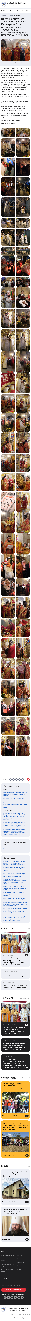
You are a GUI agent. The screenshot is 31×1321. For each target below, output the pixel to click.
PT (29, 10)
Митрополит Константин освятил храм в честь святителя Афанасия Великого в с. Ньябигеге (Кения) (15, 904)
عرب (22, 10)
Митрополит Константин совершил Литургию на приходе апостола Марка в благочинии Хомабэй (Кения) (15, 875)
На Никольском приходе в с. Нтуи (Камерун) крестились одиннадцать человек (14, 888)
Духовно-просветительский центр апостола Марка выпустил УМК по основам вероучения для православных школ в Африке (14, 918)
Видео (19, 1269)
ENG (6, 10)
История (3, 1275)
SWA (14, 10)
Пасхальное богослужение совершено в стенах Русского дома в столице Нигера (15, 794)
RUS (2, 10)
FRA (10, 10)
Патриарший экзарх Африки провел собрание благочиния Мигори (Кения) (14, 899)
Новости (11, 15)
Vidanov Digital (21, 1318)
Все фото (24, 1078)
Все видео (24, 1166)
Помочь (19, 1259)
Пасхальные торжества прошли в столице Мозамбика (13, 799)
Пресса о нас (20, 1266)
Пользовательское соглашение (20, 1314)
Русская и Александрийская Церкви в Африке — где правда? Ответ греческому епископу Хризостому (14, 863)
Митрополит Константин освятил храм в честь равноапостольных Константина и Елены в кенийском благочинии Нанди (15, 911)
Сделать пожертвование (13, 1289)
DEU (18, 10)
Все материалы (23, 928)
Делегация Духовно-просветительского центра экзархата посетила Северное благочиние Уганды (15, 881)
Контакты (4, 1282)
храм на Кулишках (13, 849)
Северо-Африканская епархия (7, 1265)
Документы (20, 1262)
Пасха (5, 849)
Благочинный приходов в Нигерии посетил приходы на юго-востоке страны (13, 894)
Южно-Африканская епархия (7, 1270)
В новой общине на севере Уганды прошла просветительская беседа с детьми (14, 869)
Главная (3, 15)
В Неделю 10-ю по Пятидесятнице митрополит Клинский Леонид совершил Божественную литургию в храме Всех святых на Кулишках (14, 832)
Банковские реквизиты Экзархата (11, 1285)
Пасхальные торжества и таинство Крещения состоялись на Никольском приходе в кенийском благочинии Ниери (15, 805)
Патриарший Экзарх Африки (7, 1259)
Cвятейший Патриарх (7, 1255)
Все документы (23, 998)
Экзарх (18, 15)
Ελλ (26, 10)
